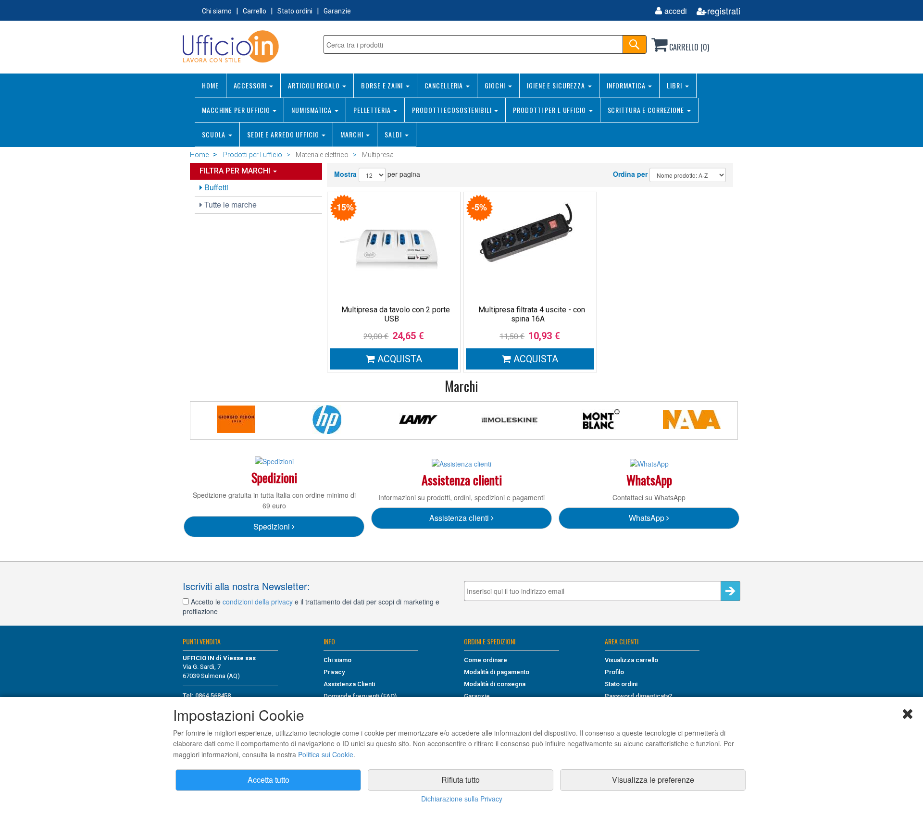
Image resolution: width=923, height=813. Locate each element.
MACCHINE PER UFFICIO (237, 110)
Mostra (345, 174)
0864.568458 (213, 695)
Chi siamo (217, 11)
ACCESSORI (251, 85)
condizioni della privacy (258, 601)
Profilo (614, 672)
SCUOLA (214, 134)
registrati (723, 11)
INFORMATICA (627, 85)
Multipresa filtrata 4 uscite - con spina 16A (531, 314)
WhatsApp (647, 517)
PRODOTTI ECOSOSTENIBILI (452, 110)
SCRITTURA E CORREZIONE (647, 110)
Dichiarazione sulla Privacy (461, 798)
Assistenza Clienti (349, 684)
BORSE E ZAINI (382, 85)
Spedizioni (272, 526)
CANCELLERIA (444, 85)
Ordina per (630, 174)
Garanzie (337, 11)
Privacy (334, 672)
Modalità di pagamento (496, 672)
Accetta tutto (268, 779)
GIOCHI (496, 85)
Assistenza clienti (460, 517)
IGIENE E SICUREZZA (557, 85)
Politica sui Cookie (325, 754)
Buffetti (215, 187)
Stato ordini (294, 11)
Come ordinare (485, 660)
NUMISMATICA (312, 110)
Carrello (254, 11)
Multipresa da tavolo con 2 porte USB (395, 314)
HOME (210, 85)
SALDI (394, 134)
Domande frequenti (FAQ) (360, 696)
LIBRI (675, 85)
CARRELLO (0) (688, 47)
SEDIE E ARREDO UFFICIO (284, 134)
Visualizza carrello (631, 660)
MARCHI (352, 134)
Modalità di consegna (494, 684)
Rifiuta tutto (460, 779)
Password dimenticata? (638, 696)
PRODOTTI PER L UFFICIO (550, 110)
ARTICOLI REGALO (314, 85)
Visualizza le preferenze (653, 779)
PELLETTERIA (373, 110)
